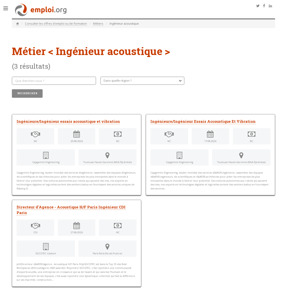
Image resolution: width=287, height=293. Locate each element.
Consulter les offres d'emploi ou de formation (56, 23)
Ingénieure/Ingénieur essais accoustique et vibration (68, 121)
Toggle (8, 8)
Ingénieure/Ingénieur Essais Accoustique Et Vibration (203, 121)
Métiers (98, 23)
